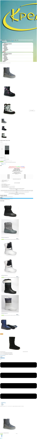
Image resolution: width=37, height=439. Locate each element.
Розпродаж (4, 51)
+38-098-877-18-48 (2, 358)
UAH (1, 436)
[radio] (7, 144)
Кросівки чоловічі (5, 48)
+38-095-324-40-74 (2, 357)
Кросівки (5, 55)
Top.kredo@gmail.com (2, 355)
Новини (2, 403)
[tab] (17, 163)
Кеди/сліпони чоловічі (6, 49)
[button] (18, 380)
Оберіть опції (2, 239)
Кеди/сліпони (5, 46)
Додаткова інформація (3, 163)
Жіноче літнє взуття (5, 45)
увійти (9, 199)
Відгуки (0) (2, 164)
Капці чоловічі (5, 50)
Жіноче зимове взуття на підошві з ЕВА (8, 43)
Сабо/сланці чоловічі (6, 59)
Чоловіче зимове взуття (5, 44)
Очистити (4, 160)
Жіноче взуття (4, 52)
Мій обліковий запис (3, 402)
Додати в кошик (1, 161)
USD (1, 435)
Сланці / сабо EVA (5, 47)
